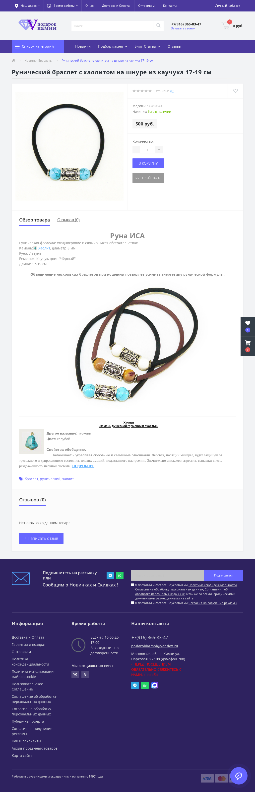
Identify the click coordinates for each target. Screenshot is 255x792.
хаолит (68, 478)
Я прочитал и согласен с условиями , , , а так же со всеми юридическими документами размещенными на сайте (186, 591)
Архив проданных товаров (35, 748)
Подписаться (223, 575)
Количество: (143, 141)
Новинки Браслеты (38, 60)
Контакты (170, 5)
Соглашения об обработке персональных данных (181, 591)
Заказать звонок (183, 28)
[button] (62, 5)
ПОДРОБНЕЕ (83, 466)
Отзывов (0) (68, 220)
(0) (172, 91)
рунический (50, 478)
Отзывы (175, 46)
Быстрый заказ (148, 178)
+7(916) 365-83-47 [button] (149, 637)
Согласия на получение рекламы (213, 603)
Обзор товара (34, 220)
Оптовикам (146, 5)
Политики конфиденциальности (213, 585)
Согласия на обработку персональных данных (169, 589)
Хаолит (44, 248)
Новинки (83, 46)
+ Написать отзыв (41, 538)
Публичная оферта (28, 721)
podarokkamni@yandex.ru (154, 646)
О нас (89, 5)
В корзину (148, 163)
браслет (31, 478)
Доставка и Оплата (116, 5)
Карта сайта (22, 755)
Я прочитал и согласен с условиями (186, 603)
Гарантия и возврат (29, 644)
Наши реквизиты (26, 741)
